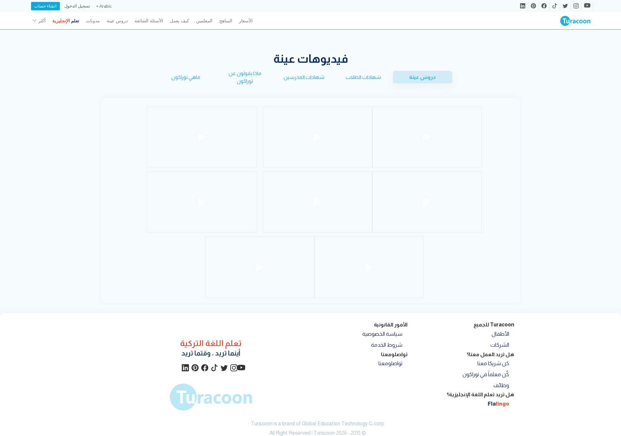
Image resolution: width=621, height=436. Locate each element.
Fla (498, 404)
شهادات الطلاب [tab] (363, 77)
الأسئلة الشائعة (149, 21)
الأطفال (500, 334)
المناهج (225, 21)
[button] (103, 6)
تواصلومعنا (390, 363)
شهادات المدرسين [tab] (304, 77)
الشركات (499, 345)
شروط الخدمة (386, 345)
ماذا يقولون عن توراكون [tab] (245, 77)
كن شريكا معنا (493, 363)
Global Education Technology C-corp (343, 423)
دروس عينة (117, 21)
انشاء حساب (45, 6)
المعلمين (204, 21)
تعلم (65, 21)
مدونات (93, 21)
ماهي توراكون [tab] (185, 77)
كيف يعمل (179, 21)
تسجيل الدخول (77, 6)
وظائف (501, 385)
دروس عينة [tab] (422, 77)
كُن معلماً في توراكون (486, 374)
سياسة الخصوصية (382, 334)
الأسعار (246, 21)
